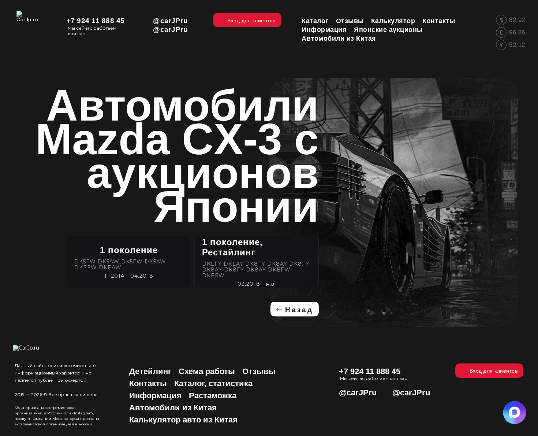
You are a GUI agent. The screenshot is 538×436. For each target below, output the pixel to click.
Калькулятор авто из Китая (183, 419)
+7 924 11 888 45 (96, 21)
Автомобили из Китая (173, 407)
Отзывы (259, 371)
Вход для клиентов (494, 371)
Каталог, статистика (213, 383)
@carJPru (170, 21)
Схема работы (207, 371)
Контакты (148, 383)
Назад (299, 310)
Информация (155, 395)
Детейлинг (150, 371)
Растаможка (212, 395)
